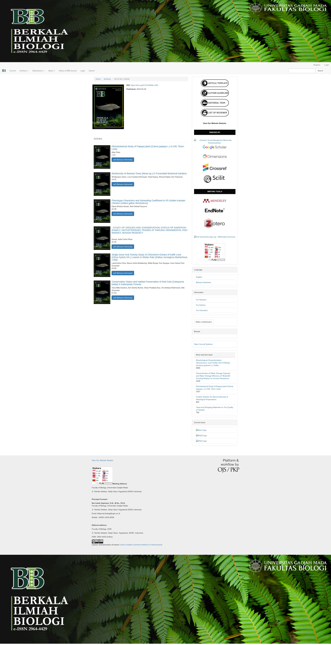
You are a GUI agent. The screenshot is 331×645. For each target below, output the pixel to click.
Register (316, 65)
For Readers (201, 300)
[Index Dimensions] (215, 156)
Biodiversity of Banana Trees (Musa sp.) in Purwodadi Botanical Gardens (149, 173)
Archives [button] (23, 71)
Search (92, 71)
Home (98, 79)
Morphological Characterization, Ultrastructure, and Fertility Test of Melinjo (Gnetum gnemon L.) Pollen (213, 362)
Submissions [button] (37, 71)
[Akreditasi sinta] (214, 141)
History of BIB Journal (68, 71)
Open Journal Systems (203, 344)
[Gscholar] (215, 147)
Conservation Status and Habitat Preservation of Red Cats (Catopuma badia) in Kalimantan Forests (148, 283)
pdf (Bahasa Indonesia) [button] (122, 160)
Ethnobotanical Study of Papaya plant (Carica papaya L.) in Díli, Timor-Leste (148, 147)
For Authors (201, 305)
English (199, 277)
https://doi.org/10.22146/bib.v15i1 (144, 85)
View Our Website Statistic (214, 123)
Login (326, 65)
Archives (107, 79)
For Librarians (202, 310)
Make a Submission (204, 322)
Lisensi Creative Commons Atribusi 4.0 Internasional (140, 545)
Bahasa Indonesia (203, 282)
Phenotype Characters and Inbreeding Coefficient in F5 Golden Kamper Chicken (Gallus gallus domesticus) (148, 201)
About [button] (51, 71)
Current (13, 71)
